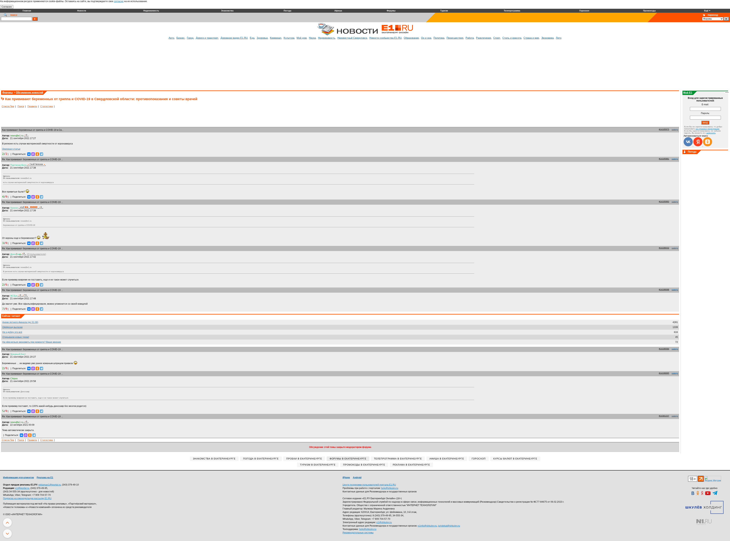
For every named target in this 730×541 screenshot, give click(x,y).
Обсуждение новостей (29, 92)
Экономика (547, 37)
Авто (171, 37)
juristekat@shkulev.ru (449, 525)
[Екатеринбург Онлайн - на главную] (397, 34)
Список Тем (8, 106)
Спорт (496, 37)
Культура (289, 37)
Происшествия (455, 37)
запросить (711, 133)
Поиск (20, 106)
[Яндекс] (698, 145)
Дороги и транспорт (207, 37)
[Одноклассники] (37, 154)
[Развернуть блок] (684, 152)
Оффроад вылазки (12, 327)
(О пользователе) (36, 254)
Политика (438, 37)
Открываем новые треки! (15, 337)
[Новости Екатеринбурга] (325, 34)
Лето (558, 37)
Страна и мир (531, 37)
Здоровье (262, 37)
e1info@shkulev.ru (427, 525)
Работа (470, 37)
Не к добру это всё (12, 332)
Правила (32, 106)
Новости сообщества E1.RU (385, 37)
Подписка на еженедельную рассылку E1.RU (27, 498)
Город (190, 37)
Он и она (426, 37)
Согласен (7, 7)
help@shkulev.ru (389, 488)
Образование (411, 37)
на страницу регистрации (707, 129)
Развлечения (483, 37)
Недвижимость (326, 37)
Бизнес (180, 37)
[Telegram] (41, 154)
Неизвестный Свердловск (352, 37)
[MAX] (33, 154)
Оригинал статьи (11, 149)
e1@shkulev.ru (384, 522)
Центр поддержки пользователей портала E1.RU (369, 484)
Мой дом (302, 37)
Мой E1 (687, 92)
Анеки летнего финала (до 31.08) (20, 322)
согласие (119, 1)
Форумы (7, 92)
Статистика (46, 106)
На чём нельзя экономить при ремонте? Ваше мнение (31, 342)
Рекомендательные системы (358, 532)
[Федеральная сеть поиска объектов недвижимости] (704, 522)
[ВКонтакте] (29, 154)
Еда (252, 37)
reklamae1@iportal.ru (49, 484)
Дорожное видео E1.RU (234, 37)
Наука (312, 37)
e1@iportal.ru (22, 488)
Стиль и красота (511, 37)
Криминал (275, 37)
